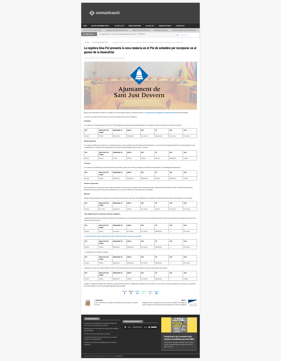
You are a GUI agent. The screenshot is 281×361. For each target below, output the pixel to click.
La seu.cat (149, 26)
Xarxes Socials (165, 26)
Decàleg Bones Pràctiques (92, 30)
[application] (140, 327)
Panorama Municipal (161, 30)
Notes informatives (100, 26)
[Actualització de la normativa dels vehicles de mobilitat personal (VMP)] (179, 325)
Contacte (180, 26)
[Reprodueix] (125, 327)
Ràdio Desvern (135, 26)
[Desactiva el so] (149, 327)
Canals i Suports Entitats (141, 30)
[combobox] (187, 35)
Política (116, 58)
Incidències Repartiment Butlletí (117, 30)
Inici (85, 26)
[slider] (154, 327)
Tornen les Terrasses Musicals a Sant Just (97, 334)
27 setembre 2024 (92, 58)
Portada (121, 58)
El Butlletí (119, 26)
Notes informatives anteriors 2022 (184, 30)
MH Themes (119, 356)
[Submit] (177, 35)
